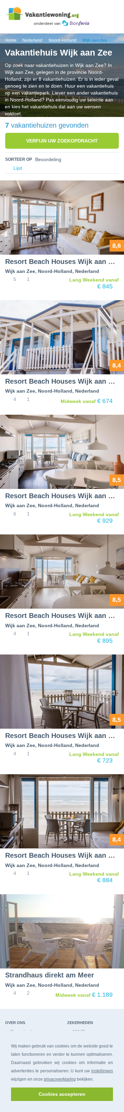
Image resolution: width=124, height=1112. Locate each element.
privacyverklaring (60, 1079)
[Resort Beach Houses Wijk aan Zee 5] (62, 217)
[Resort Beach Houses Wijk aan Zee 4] (62, 571)
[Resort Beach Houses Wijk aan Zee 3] (62, 811)
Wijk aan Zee (20, 271)
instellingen (102, 1071)
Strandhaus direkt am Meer (49, 975)
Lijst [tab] (17, 168)
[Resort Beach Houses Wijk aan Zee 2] (62, 692)
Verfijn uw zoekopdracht (62, 141)
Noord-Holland (55, 271)
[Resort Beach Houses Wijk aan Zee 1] (62, 337)
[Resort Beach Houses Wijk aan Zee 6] (62, 452)
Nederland (87, 271)
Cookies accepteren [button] (62, 1094)
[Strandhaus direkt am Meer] (62, 931)
